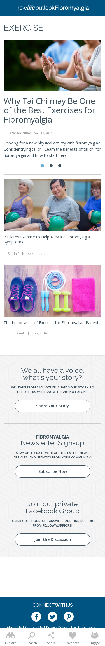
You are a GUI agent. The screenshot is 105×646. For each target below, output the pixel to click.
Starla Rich (16, 253)
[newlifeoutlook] (52, 8)
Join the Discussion (52, 539)
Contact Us (34, 627)
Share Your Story (52, 405)
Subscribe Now (52, 471)
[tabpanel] (52, 101)
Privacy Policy (56, 627)
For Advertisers (83, 627)
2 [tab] (51, 165)
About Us (14, 627)
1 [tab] (42, 165)
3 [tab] (59, 165)
